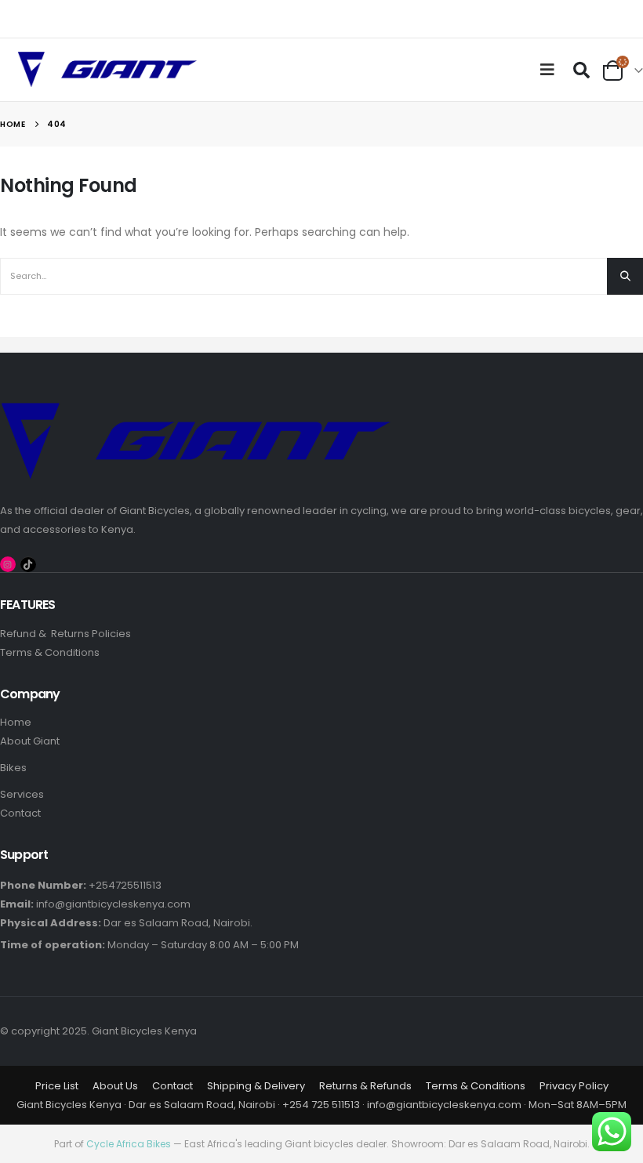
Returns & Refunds (365, 1085)
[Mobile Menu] (551, 69)
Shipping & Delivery (256, 1085)
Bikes (13, 767)
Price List (56, 1085)
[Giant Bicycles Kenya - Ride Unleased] (107, 70)
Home (17, 722)
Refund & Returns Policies (65, 633)
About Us (115, 1085)
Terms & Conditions (50, 652)
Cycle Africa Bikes (128, 1143)
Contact (20, 813)
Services (22, 794)
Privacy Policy (573, 1085)
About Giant (30, 741)
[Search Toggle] (581, 70)
